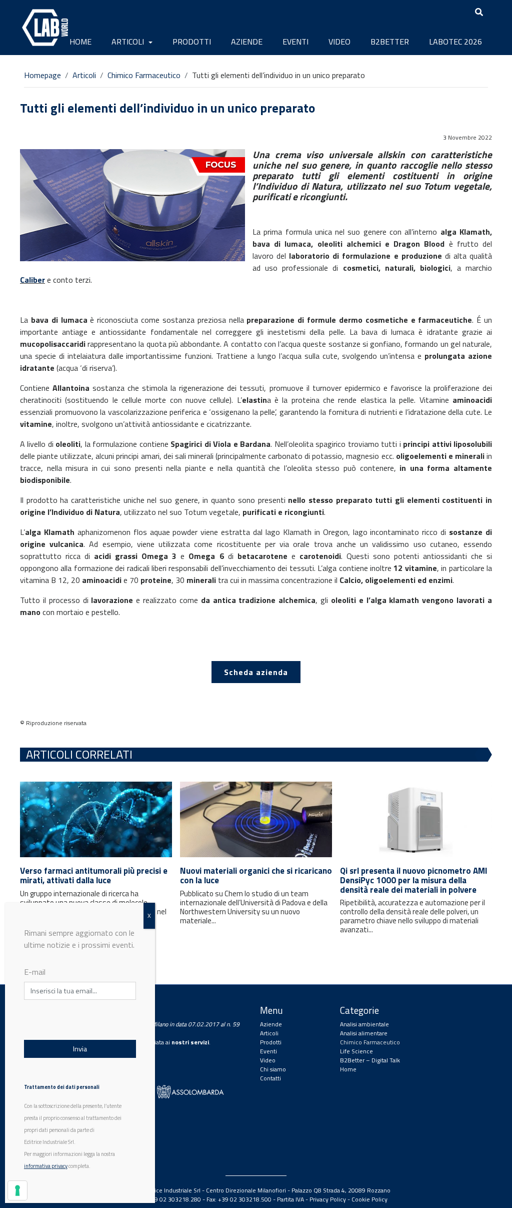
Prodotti (191, 42)
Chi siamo (273, 1069)
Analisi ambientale (364, 1024)
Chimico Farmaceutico (144, 75)
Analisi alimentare (364, 1033)
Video (339, 42)
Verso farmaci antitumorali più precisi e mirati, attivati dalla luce (94, 875)
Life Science (356, 1051)
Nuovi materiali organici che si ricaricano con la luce (256, 875)
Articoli (129, 42)
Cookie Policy (370, 1199)
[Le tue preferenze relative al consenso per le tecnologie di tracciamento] (17, 1190)
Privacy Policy (328, 1199)
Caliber (32, 280)
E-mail (35, 972)
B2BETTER (389, 42)
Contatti (270, 1078)
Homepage (42, 75)
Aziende (246, 42)
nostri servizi (190, 1042)
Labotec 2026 (455, 42)
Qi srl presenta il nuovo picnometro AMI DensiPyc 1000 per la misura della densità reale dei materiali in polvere (414, 880)
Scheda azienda (256, 672)
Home (81, 42)
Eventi (295, 42)
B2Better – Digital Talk (370, 1060)
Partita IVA (290, 1199)
